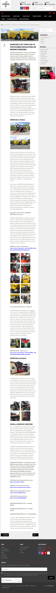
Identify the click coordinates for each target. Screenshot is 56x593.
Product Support (37, 16)
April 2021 (43, 58)
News (45, 16)
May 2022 (43, 55)
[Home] (2, 13)
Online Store (16, 16)
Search (54, 8)
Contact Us (4, 556)
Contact (3, 19)
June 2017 (43, 64)
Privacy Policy (4, 558)
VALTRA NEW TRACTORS (12, 19)
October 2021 (44, 56)
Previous (5, 535)
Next (34, 535)
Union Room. (51, 586)
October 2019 (44, 62)
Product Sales (26, 16)
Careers (42, 39)
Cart (21, 550)
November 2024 (44, 49)
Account (22, 552)
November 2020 (44, 60)
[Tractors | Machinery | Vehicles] (6, 4)
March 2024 (43, 51)
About (50, 16)
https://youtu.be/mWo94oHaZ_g (18, 492)
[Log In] (54, 13)
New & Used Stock (5, 16)
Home (2, 24)
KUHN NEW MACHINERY (24, 19)
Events (42, 43)
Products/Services (45, 37)
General (42, 41)
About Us (3, 554)
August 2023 (44, 53)
